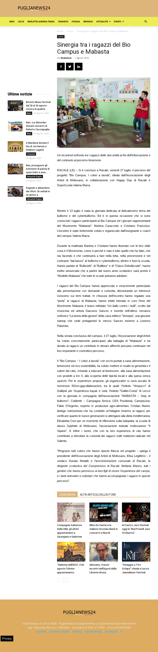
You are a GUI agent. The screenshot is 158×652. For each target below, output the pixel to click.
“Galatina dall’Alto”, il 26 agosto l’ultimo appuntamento (70, 568)
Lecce (21, 21)
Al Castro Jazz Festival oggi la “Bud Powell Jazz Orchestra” (136, 529)
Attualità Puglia (34, 176)
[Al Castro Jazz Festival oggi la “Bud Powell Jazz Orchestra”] (136, 512)
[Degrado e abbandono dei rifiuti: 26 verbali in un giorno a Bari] (15, 191)
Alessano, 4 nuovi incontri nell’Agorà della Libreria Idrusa (102, 568)
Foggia (76, 21)
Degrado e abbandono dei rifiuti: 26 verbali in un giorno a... (38, 191)
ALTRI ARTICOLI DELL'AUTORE (98, 494)
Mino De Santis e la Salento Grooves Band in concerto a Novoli (103, 529)
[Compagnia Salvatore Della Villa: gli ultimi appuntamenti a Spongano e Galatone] (71, 512)
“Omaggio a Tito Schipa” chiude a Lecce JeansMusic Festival (135, 568)
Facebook (111, 631)
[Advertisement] (104, 198)
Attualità (102, 21)
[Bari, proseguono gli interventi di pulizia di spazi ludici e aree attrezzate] (15, 169)
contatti (41, 631)
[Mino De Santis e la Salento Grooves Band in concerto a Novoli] (103, 512)
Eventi (117, 21)
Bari (11, 21)
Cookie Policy (94, 631)
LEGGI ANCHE (67, 494)
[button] (145, 21)
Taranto (63, 21)
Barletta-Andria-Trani (41, 21)
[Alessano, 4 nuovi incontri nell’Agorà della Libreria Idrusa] (103, 551)
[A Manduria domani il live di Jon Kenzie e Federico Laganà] (15, 146)
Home (60, 31)
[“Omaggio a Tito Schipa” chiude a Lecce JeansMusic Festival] (136, 551)
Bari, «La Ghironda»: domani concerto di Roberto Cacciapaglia (38, 126)
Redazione (66, 57)
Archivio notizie (59, 631)
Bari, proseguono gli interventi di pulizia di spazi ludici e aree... (38, 169)
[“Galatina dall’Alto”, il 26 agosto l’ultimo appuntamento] (71, 551)
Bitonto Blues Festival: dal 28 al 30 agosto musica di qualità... (38, 105)
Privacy (77, 631)
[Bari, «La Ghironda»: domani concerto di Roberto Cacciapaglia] (15, 126)
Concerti (31, 154)
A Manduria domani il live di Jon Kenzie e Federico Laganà (37, 146)
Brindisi (88, 21)
